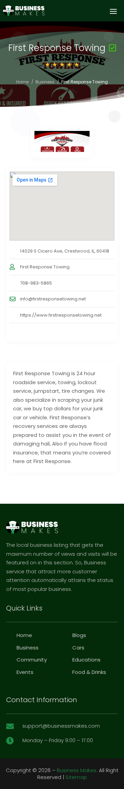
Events (25, 672)
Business (44, 82)
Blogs (79, 635)
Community (32, 659)
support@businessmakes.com (61, 725)
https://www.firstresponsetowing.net (61, 315)
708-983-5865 (36, 283)
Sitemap (76, 777)
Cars (78, 647)
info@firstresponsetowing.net (53, 299)
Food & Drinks (89, 672)
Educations (86, 659)
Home (22, 82)
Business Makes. (77, 770)
